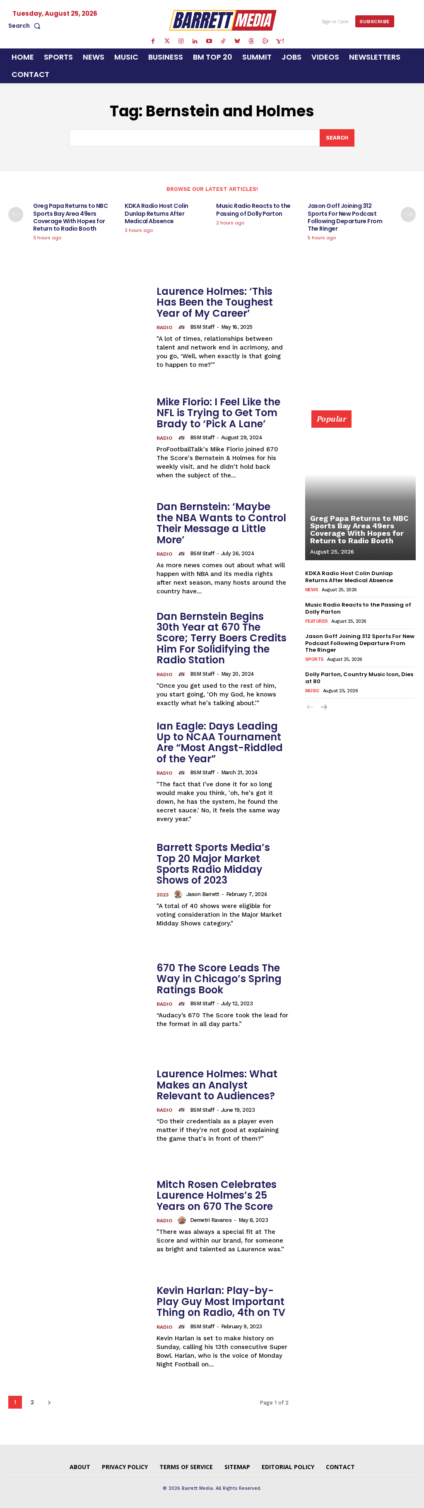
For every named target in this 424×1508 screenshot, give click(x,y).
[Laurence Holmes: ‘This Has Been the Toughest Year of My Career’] (78, 328)
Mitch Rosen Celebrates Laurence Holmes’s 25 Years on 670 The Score (217, 1195)
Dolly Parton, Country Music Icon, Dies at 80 (359, 677)
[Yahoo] (279, 41)
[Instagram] (181, 41)
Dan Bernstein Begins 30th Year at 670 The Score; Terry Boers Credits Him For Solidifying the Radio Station (222, 638)
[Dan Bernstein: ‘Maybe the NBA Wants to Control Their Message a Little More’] (78, 549)
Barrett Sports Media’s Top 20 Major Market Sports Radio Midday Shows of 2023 (213, 864)
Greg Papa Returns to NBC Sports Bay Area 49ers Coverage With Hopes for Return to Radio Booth (70, 217)
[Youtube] (209, 41)
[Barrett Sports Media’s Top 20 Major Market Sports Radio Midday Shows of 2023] (78, 885)
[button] (26, 25)
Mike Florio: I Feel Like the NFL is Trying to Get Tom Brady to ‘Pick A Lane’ (218, 413)
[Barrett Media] (223, 20)
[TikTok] (223, 41)
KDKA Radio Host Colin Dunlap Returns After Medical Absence (156, 213)
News (311, 590)
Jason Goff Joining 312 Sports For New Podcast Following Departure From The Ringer (345, 217)
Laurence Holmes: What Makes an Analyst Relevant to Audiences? (217, 1085)
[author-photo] (183, 327)
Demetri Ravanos (211, 1220)
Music (312, 691)
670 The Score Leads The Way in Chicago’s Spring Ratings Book (219, 979)
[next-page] (408, 214)
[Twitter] (167, 41)
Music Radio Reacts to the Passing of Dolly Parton (253, 209)
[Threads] (251, 41)
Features (316, 621)
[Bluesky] (237, 41)
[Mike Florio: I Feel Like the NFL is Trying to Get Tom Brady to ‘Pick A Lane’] (78, 438)
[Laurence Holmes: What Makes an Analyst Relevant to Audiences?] (78, 1106)
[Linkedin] (195, 41)
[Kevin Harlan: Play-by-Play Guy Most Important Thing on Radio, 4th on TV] (78, 1327)
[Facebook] (153, 41)
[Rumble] (265, 41)
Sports (314, 659)
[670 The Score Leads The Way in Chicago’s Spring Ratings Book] (78, 996)
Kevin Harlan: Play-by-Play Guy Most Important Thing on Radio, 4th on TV (221, 1301)
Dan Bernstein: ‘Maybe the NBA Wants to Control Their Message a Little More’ (221, 523)
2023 (163, 895)
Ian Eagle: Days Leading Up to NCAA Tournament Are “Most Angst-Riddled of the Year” (220, 742)
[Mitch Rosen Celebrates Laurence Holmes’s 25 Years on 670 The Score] (78, 1217)
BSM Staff (202, 327)
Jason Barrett (202, 894)
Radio (164, 327)
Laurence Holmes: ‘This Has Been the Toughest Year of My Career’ (215, 302)
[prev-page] (15, 214)
